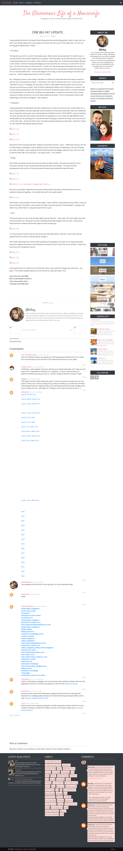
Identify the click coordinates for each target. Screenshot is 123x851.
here (23, 512)
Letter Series (49, 790)
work (61, 814)
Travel (47, 807)
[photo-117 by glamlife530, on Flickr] (14, 173)
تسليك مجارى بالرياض (28, 417)
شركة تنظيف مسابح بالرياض (30, 431)
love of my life (49, 793)
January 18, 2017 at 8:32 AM (35, 679)
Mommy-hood (50, 797)
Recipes (60, 804)
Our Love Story (50, 800)
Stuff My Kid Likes (71, 804)
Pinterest (37, 3)
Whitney (102, 49)
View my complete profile (103, 72)
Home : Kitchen (58, 783)
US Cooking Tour (56, 807)
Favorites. (73, 776)
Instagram (29, 3)
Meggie (23, 379)
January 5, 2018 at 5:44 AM (31, 703)
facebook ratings (71, 684)
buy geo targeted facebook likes (36, 698)
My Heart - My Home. (29, 330)
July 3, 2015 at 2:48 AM (34, 594)
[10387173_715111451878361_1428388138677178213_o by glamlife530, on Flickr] (30, 184)
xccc (22, 703)
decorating (56, 772)
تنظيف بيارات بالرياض (28, 422)
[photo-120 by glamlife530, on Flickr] (14, 129)
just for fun (60, 786)
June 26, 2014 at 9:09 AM (35, 392)
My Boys (60, 797)
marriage (59, 793)
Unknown (24, 392)
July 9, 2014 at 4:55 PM (37, 582)
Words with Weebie (51, 814)
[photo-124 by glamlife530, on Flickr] (14, 252)
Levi (57, 790)
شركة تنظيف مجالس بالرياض (30, 399)
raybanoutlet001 (27, 606)
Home (15, 3)
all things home (50, 769)
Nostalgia (67, 797)
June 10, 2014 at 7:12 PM (33, 379)
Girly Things (60, 779)
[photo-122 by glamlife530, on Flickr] (14, 257)
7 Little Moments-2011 (53, 762)
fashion (53, 776)
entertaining (65, 772)
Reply (84, 365)
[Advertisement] (102, 211)
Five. (71, 330)
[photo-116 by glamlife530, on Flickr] (14, 179)
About (21, 3)
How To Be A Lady (71, 783)
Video (66, 807)
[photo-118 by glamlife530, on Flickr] (14, 139)
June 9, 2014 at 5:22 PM (42, 355)
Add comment (14, 715)
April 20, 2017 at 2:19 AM (35, 691)
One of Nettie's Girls (28, 355)
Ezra (72, 772)
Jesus (53, 786)
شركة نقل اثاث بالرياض (28, 394)
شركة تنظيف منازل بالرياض (30, 440)
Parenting (60, 800)
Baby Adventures (69, 769)
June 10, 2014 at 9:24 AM (37, 367)
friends (52, 779)
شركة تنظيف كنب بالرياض (29, 426)
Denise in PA (25, 367)
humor (47, 786)
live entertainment (70, 790)
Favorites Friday (62, 776)
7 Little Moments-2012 (53, 765)
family (47, 776)
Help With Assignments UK (95, 778)
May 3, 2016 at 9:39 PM (39, 606)
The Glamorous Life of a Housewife (61, 13)
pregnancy (68, 800)
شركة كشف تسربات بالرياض (30, 413)
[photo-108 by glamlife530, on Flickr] (14, 229)
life (61, 790)
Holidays (48, 783)
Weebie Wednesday (52, 811)
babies (59, 769)
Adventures (66, 765)
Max (65, 793)
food (47, 779)
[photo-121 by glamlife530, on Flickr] (14, 134)
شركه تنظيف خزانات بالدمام (30, 500)
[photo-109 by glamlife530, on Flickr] (14, 197)
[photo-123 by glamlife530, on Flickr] (14, 263)
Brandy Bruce (26, 582)
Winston (63, 811)
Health (68, 779)
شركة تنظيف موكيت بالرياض (30, 403)
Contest (48, 772)
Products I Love (50, 804)
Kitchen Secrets (71, 786)
